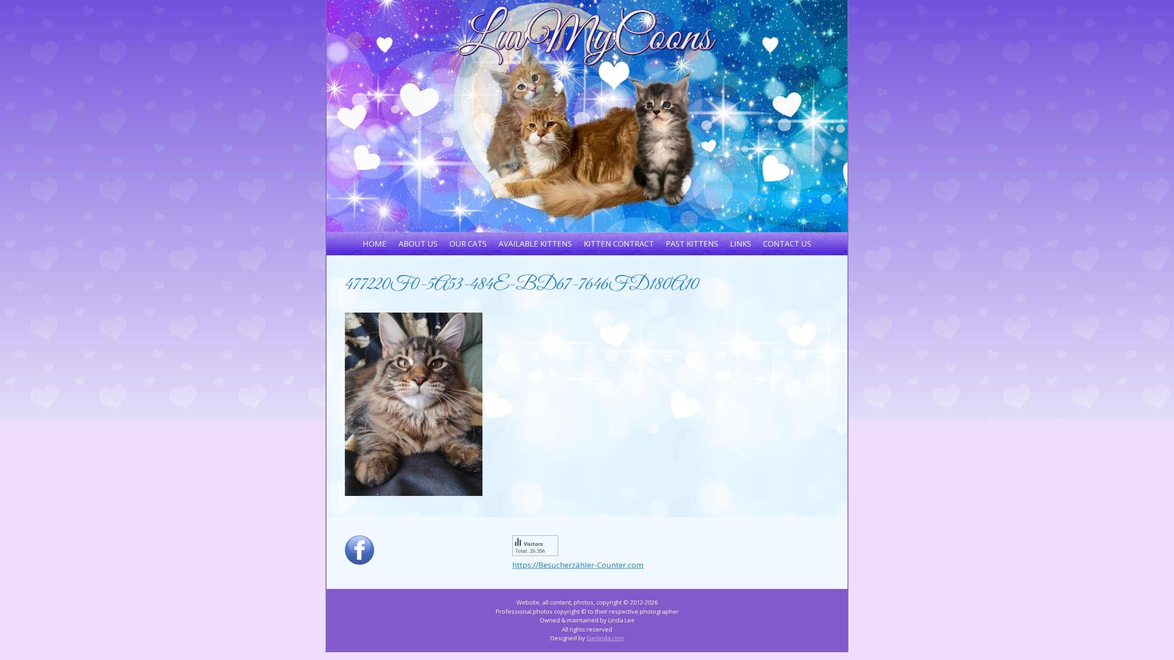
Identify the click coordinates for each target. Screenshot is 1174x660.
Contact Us (787, 243)
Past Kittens (692, 243)
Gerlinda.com (605, 638)
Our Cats (468, 243)
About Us (418, 243)
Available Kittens (535, 243)
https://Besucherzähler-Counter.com (577, 565)
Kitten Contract (619, 243)
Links (740, 243)
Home (375, 243)
